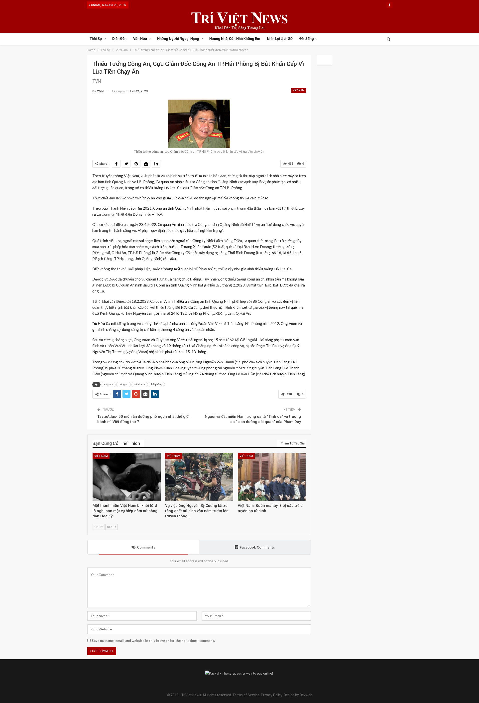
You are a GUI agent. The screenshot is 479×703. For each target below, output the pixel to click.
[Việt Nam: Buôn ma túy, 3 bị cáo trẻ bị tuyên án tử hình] (272, 477)
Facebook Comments (257, 547)
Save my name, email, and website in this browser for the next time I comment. (153, 641)
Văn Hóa (140, 39)
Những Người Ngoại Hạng (178, 39)
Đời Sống (306, 39)
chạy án (108, 384)
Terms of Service (246, 695)
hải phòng (156, 384)
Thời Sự (96, 39)
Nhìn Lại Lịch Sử (280, 39)
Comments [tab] (146, 547)
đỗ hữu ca (139, 384)
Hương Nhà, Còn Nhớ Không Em (234, 39)
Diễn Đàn (119, 39)
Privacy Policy (271, 695)
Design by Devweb (297, 695)
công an (123, 384)
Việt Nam (298, 90)
